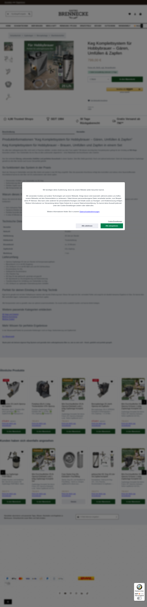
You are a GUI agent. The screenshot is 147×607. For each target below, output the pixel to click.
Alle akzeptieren (112, 226)
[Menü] (143, 584)
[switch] (139, 598)
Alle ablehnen (87, 226)
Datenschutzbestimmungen (89, 211)
